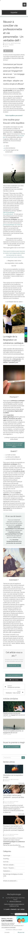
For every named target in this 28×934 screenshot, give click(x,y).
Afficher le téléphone (15, 901)
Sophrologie (6, 855)
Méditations (6, 871)
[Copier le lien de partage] (25, 341)
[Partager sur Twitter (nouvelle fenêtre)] (25, 330)
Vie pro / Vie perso (8, 868)
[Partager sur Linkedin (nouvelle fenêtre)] (25, 333)
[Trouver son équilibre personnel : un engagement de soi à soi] (14, 724)
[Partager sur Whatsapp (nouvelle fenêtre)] (25, 336)
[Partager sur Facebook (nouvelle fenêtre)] (25, 328)
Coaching (6, 858)
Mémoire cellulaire (8, 865)
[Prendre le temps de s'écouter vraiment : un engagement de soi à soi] (14, 706)
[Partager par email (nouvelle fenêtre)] (25, 338)
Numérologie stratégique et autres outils (13, 875)
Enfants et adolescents (9, 881)
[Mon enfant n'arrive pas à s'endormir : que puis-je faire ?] (14, 789)
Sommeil (5, 862)
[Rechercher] (23, 757)
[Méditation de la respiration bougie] (14, 769)
